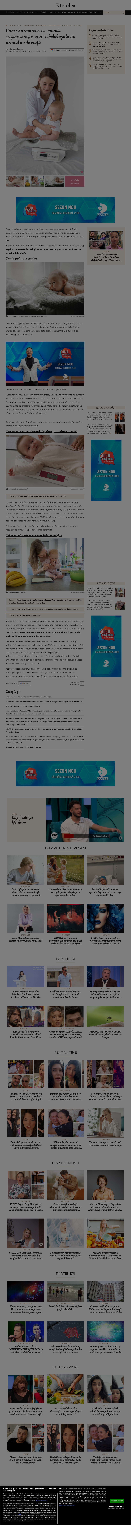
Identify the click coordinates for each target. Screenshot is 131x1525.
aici (20, 1514)
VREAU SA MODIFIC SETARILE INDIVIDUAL (116, 1507)
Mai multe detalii (41, 1500)
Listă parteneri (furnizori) (67, 1505)
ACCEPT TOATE (117, 1501)
